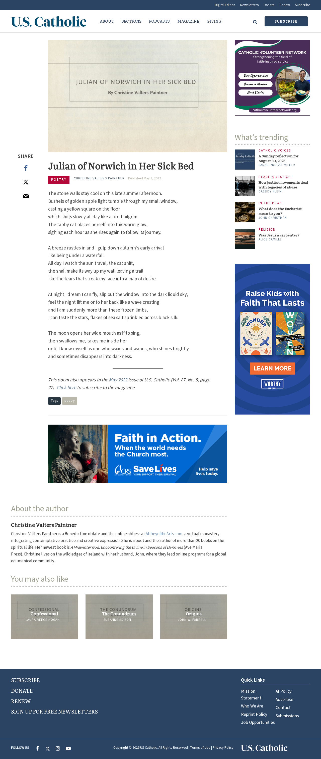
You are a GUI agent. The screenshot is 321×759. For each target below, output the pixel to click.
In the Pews (270, 203)
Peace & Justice (275, 177)
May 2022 (118, 380)
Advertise (284, 699)
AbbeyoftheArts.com (164, 534)
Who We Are (252, 706)
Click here (66, 387)
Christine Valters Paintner (99, 178)
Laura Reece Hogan (43, 620)
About (107, 21)
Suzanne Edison (117, 620)
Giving (214, 21)
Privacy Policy (223, 747)
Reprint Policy (254, 714)
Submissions (287, 716)
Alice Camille (270, 239)
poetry (69, 400)
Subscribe (302, 5)
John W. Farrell (192, 620)
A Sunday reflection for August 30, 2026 (279, 158)
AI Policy (283, 691)
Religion (267, 230)
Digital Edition (225, 5)
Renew (285, 5)
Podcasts (159, 21)
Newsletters (249, 5)
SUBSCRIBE (25, 680)
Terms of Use (200, 747)
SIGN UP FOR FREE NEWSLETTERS (54, 711)
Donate (269, 5)
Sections (131, 21)
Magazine (188, 21)
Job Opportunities (258, 722)
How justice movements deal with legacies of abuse (283, 184)
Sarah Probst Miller (277, 165)
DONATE (22, 690)
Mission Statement (251, 694)
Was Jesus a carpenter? (279, 235)
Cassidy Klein (270, 191)
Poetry (58, 179)
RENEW (21, 701)
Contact (283, 707)
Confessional (44, 614)
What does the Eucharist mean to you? (280, 211)
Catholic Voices (275, 150)
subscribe (286, 21)
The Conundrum (119, 614)
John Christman (273, 218)
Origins (194, 614)
